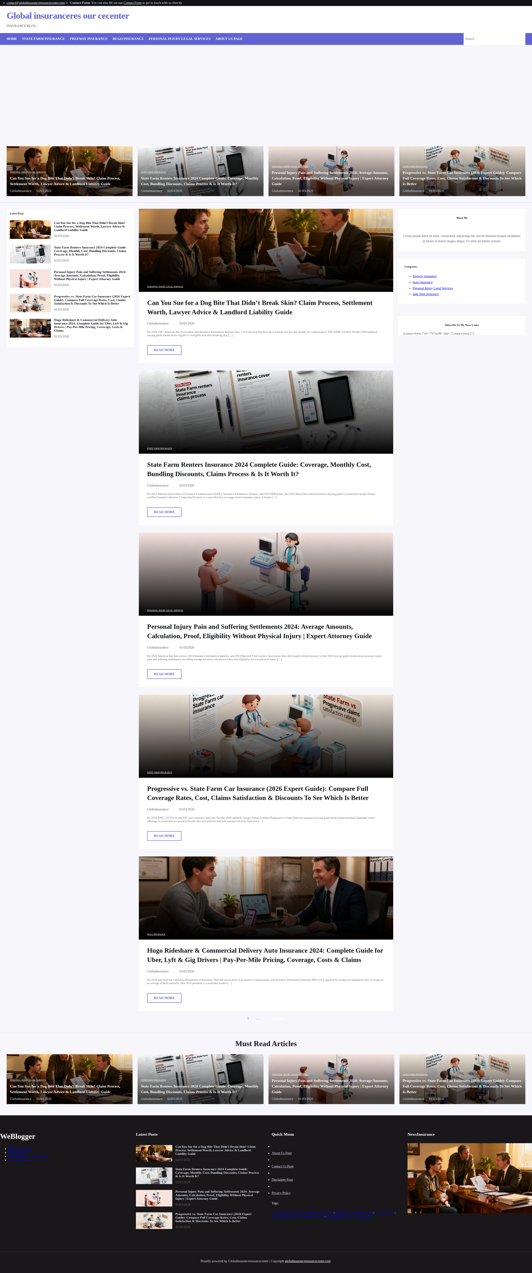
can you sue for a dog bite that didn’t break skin (303, 1212)
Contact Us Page (283, 1166)
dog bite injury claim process (354, 1212)
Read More (166, 351)
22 (262, 1018)
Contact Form (132, 3)
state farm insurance (153, 172)
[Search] (517, 39)
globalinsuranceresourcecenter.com (308, 1261)
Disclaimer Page (282, 1179)
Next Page (277, 1018)
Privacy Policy (281, 1193)
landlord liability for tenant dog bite (349, 1215)
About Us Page (282, 1153)
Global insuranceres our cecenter (68, 16)
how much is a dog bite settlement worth (298, 1215)
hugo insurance (156, 934)
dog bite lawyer (385, 1212)
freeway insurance (425, 276)
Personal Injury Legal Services (28, 172)
